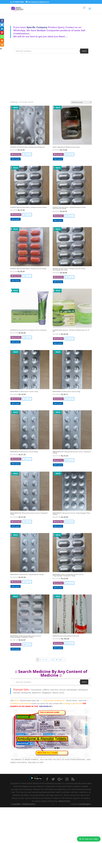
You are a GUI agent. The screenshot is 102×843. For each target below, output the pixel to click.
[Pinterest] (2, 33)
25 (60, 659)
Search (84, 51)
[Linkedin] (2, 29)
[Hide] (1, 49)
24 (57, 659)
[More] (2, 45)
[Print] (2, 41)
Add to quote (15, 159)
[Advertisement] (51, 74)
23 (53, 659)
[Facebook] (2, 21)
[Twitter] (2, 25)
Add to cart (27, 154)
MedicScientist (29, 804)
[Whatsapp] (2, 37)
